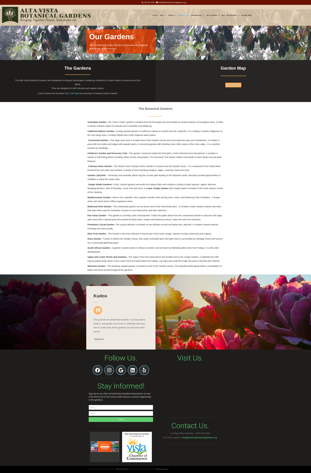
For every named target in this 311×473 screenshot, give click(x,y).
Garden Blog (246, 15)
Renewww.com (162, 469)
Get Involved (211, 15)
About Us (182, 15)
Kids (162, 15)
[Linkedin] (132, 370)
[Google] (121, 370)
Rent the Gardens (229, 15)
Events (171, 15)
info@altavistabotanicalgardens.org (172, 2)
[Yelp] (144, 370)
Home (155, 15)
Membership (196, 15)
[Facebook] (97, 370)
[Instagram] (109, 370)
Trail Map (74, 93)
